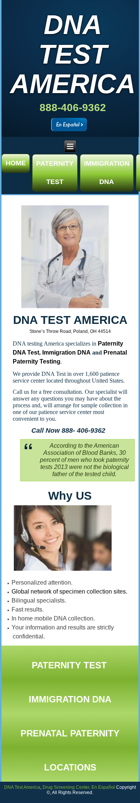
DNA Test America (72, 54)
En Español (103, 787)
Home (16, 163)
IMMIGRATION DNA (107, 173)
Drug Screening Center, (66, 787)
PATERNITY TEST (55, 173)
